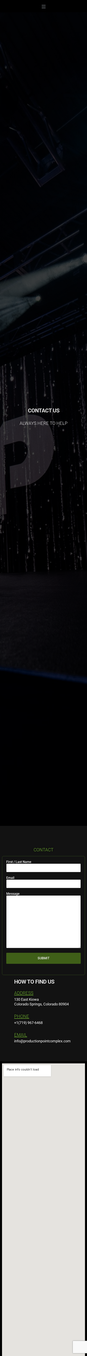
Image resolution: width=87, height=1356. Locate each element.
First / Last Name (18, 862)
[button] (43, 6)
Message (13, 894)
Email (10, 878)
